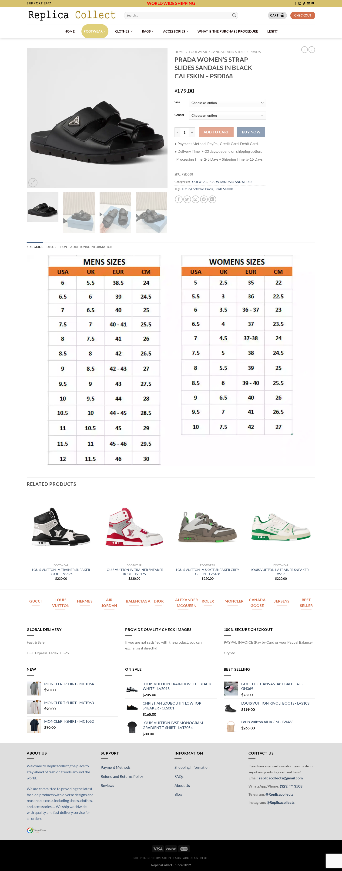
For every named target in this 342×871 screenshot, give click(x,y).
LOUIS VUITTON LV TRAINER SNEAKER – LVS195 (281, 572)
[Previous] (35, 118)
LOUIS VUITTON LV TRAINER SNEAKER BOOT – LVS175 (134, 572)
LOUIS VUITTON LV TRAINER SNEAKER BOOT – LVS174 (61, 572)
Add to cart (216, 132)
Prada (209, 189)
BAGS (146, 31)
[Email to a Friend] (195, 199)
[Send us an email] (308, 3)
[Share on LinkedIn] (212, 199)
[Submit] (234, 15)
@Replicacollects (279, 794)
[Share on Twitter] (187, 199)
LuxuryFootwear (193, 189)
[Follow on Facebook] (295, 3)
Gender (179, 115)
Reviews (107, 785)
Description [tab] (57, 247)
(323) (284, 786)
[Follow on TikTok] (304, 3)
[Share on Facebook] (179, 199)
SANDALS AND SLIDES (228, 52)
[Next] (159, 118)
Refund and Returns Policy (122, 776)
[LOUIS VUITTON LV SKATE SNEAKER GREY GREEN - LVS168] (207, 527)
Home (69, 31)
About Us (182, 785)
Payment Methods (116, 767)
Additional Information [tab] (91, 247)
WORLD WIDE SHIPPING (171, 3)
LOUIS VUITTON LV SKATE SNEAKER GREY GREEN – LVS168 (207, 572)
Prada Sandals (224, 189)
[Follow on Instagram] (299, 3)
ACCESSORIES (174, 31)
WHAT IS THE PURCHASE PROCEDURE (228, 31)
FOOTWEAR (93, 31)
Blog (178, 794)
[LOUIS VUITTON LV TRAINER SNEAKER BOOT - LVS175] (134, 527)
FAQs (179, 776)
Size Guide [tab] (35, 247)
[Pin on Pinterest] (204, 199)
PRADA (255, 52)
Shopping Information (192, 767)
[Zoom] (32, 182)
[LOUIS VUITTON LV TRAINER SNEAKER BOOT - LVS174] (61, 527)
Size (177, 102)
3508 (297, 786)
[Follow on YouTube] (313, 3)
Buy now (251, 132)
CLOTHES (122, 31)
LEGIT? (272, 31)
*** (291, 786)
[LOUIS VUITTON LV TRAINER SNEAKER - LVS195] (281, 527)
